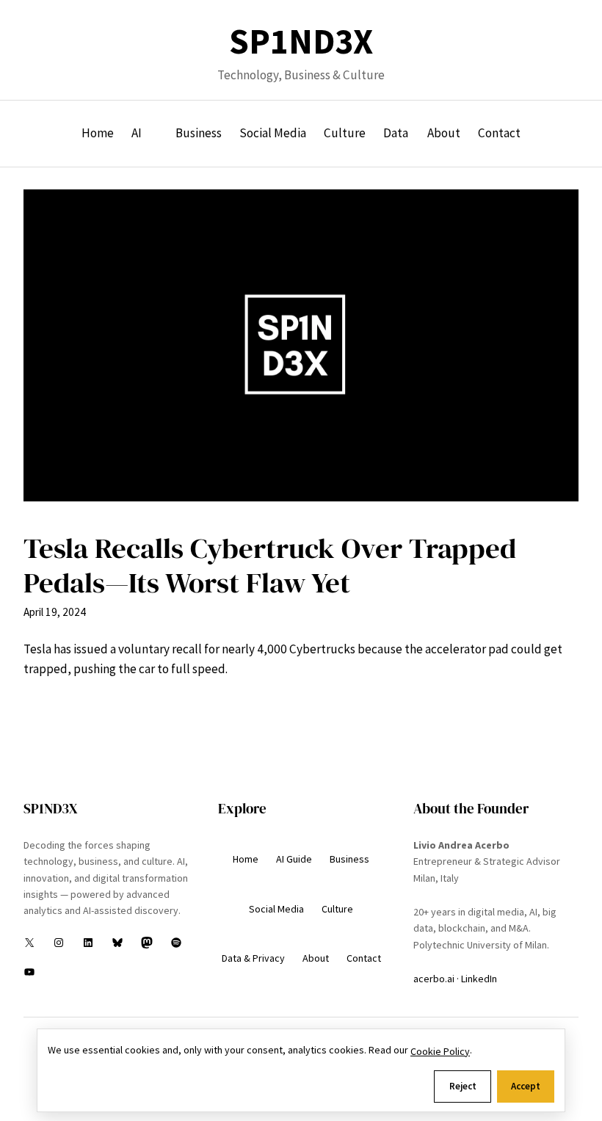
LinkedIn (479, 978)
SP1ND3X (301, 41)
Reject (462, 1086)
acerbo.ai (433, 978)
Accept (525, 1086)
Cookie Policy (440, 1051)
